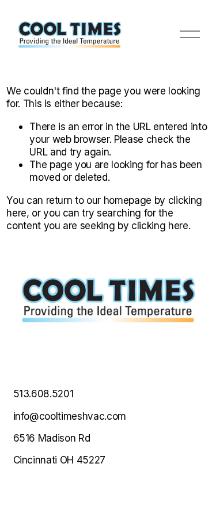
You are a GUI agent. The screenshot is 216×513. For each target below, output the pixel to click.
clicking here (159, 225)
